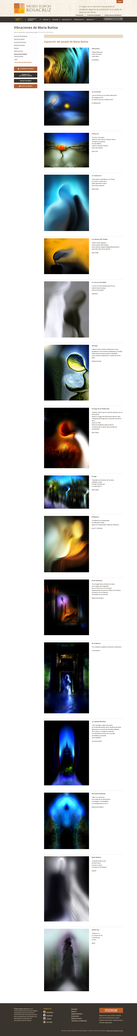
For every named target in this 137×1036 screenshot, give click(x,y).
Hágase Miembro (26, 81)
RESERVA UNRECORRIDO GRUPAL (25, 75)
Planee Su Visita (76, 1018)
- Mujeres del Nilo (18, 56)
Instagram (49, 1012)
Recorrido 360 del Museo (20, 36)
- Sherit (16, 59)
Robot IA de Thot (18, 51)
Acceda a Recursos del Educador (113, 15)
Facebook (49, 1015)
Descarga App (79, 15)
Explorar (45, 19)
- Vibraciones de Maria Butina (23, 62)
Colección (55, 19)
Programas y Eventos (32, 19)
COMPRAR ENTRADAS (27, 69)
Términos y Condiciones (79, 1021)
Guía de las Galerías (19, 39)
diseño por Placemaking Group (115, 1030)
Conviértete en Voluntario (94, 15)
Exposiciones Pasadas (32, 32)
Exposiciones (66, 19)
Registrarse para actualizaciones (111, 1010)
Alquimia (16, 48)
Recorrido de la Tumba (20, 42)
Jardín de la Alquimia (19, 45)
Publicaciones (78, 19)
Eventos (73, 1011)
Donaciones (75, 1016)
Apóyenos (89, 19)
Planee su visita (18, 19)
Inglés (120, 1)
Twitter (48, 1018)
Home (15, 32)
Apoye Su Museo (26, 86)
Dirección (74, 1009)
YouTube (49, 1022)
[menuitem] (20, 19)
